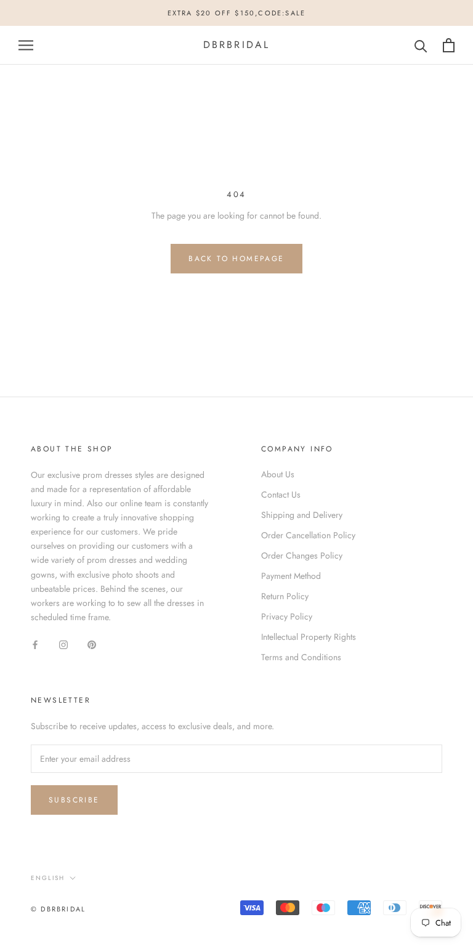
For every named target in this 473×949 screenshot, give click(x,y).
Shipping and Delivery (301, 515)
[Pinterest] (91, 644)
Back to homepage (236, 258)
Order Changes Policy (301, 555)
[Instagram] (63, 644)
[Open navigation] (25, 45)
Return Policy (285, 596)
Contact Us (281, 494)
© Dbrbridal (58, 909)
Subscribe (74, 800)
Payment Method (291, 576)
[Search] (420, 45)
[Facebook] (35, 644)
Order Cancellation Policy (308, 535)
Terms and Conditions (301, 657)
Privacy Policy (286, 616)
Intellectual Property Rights (308, 637)
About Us (277, 474)
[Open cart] (449, 45)
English (48, 877)
